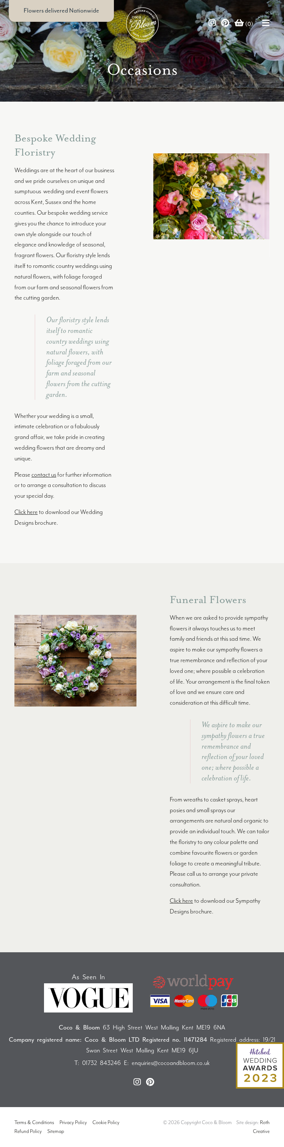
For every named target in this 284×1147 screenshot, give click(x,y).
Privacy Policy (73, 1122)
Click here (26, 512)
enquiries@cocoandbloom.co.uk (171, 1063)
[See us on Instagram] (212, 23)
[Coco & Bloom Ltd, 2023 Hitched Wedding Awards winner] (260, 1065)
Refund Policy (28, 1131)
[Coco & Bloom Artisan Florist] (86, 23)
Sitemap (55, 1131)
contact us (43, 475)
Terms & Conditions (34, 1122)
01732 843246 (101, 1063)
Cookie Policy (105, 1122)
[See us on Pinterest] (225, 23)
